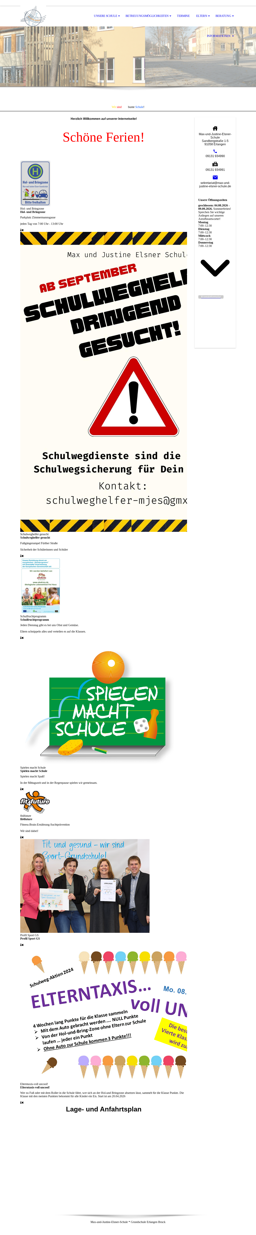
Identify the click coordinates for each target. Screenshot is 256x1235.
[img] (39, 16)
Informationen (219, 35)
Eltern (201, 15)
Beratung (223, 15)
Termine (183, 15)
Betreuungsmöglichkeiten (147, 15)
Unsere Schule (105, 15)
